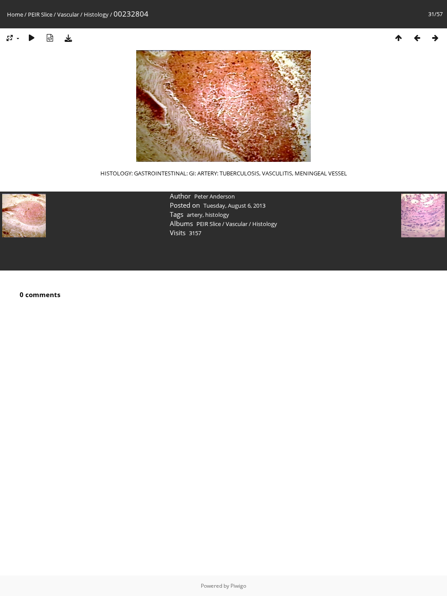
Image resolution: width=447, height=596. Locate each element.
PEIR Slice (40, 14)
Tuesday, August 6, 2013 (234, 205)
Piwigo (238, 585)
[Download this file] (68, 38)
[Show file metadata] (50, 38)
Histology (96, 14)
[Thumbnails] (398, 38)
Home (15, 14)
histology (217, 215)
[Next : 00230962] (435, 38)
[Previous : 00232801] (417, 38)
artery (195, 215)
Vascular (68, 14)
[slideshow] (31, 38)
